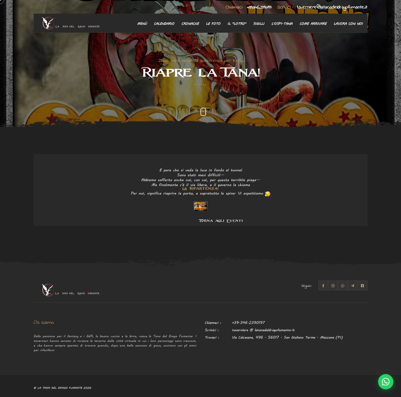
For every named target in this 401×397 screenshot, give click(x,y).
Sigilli (258, 23)
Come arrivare (313, 23)
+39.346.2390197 (249, 7)
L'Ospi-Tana (281, 23)
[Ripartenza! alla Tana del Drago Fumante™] (200, 205)
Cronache (190, 23)
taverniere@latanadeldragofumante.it (322, 7)
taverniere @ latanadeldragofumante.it (263, 329)
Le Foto (213, 23)
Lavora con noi (348, 23)
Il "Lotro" (237, 23)
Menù (142, 23)
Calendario (164, 23)
